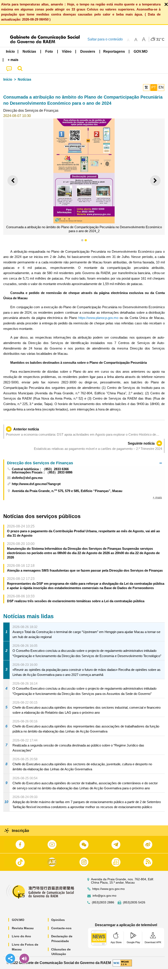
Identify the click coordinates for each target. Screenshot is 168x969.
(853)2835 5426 (134, 902)
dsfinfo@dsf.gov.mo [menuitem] (27, 477)
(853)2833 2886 (103, 902)
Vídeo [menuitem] (67, 51)
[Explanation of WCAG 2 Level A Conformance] (122, 962)
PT (153, 87)
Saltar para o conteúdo (105, 39)
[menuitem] (29, 51)
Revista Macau (23, 928)
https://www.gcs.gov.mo (108, 889)
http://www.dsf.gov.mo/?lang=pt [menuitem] (36, 484)
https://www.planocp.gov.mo (98, 318)
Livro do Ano (21, 936)
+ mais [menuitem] (157, 497)
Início (7, 79)
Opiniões (58, 920)
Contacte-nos (61, 928)
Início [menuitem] (10, 51)
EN (161, 87)
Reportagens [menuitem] (114, 51)
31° (160, 39)
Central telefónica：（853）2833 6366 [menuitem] (40, 469)
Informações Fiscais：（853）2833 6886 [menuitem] (42, 472)
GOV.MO (18, 920)
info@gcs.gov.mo (104, 895)
